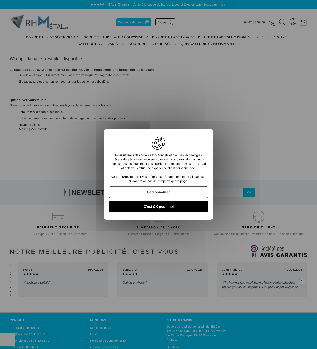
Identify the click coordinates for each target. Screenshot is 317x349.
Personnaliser (158, 192)
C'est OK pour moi (159, 207)
